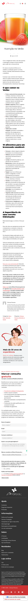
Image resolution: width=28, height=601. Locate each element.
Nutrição (8, 318)
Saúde (4, 319)
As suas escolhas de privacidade (16, 597)
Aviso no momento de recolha (12, 599)
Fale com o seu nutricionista (10, 264)
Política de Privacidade (15, 473)
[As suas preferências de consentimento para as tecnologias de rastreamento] (26, 450)
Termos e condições (6, 475)
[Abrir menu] (20, 3)
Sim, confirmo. (7, 468)
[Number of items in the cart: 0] (25, 3)
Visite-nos (5, 287)
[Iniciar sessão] (22, 3)
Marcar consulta (5, 477)
